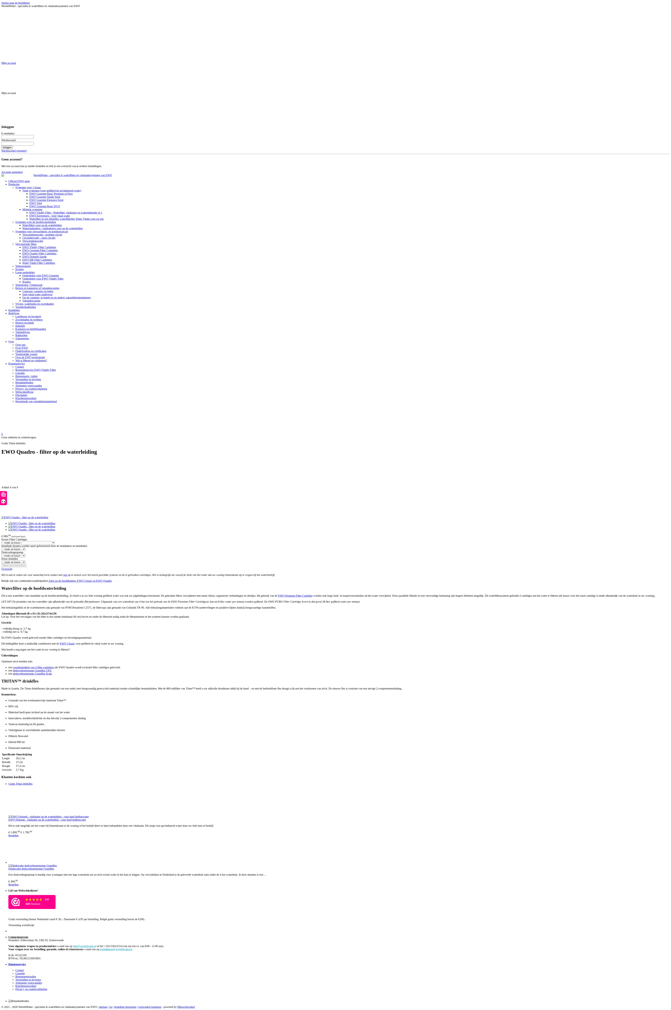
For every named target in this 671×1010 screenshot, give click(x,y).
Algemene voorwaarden (28, 385)
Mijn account (8, 63)
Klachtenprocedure (25, 398)
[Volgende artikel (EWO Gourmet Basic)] (335, 502)
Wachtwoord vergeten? (14, 150)
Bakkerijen (21, 335)
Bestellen (13, 835)
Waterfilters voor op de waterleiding (42, 225)
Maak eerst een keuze (14, 565)
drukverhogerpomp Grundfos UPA (32, 670)
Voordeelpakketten (25, 306)
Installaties (14, 310)
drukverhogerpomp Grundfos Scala (32, 673)
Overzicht (6, 568)
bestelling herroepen (125, 1006)
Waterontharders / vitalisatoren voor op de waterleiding (52, 228)
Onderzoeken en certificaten (30, 351)
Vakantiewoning (31, 300)
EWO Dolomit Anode (34, 256)
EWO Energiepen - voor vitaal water (49, 215)
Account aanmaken (12, 172)
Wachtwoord (8, 140)
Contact (19, 366)
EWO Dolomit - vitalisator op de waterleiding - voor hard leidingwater (47, 819)
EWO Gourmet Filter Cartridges (40, 250)
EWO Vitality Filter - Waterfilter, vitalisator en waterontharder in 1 (65, 212)
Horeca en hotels (24, 322)
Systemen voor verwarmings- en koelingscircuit (41, 231)
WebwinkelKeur (24, 391)
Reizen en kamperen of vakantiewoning (37, 288)
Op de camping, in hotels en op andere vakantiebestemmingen (56, 297)
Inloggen (7, 147)
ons (65, 574)
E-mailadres (8, 133)
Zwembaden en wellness (29, 319)
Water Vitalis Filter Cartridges (38, 262)
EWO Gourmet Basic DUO (44, 206)
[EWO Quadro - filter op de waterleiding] (24, 517)
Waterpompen (23, 266)
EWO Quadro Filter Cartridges (39, 253)
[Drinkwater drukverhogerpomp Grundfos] (339, 850)
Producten (14, 184)
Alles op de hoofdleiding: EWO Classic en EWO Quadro (80, 580)
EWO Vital (35, 203)
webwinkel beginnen (149, 1006)
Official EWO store (19, 181)
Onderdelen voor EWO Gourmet (40, 275)
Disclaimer (21, 395)
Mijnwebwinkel (186, 1006)
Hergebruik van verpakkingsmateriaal (36, 401)
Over (11, 341)
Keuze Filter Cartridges (14, 539)
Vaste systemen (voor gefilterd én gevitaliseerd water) (51, 190)
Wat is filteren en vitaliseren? (31, 360)
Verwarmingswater (32, 240)
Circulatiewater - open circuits (38, 237)
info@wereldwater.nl (84, 946)
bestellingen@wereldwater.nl (116, 949)
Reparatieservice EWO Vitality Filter (35, 369)
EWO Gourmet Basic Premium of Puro (51, 193)
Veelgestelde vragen (26, 354)
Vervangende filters (26, 244)
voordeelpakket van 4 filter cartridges (33, 667)
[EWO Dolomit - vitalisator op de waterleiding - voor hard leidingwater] (339, 801)
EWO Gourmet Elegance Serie (46, 200)
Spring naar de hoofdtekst (15, 2)
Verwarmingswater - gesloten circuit (42, 234)
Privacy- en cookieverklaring (31, 388)
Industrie (20, 325)
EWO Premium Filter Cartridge (295, 595)
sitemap (103, 1006)
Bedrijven (13, 313)
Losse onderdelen (25, 272)
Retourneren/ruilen (25, 976)
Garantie (20, 373)
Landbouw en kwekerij (28, 316)
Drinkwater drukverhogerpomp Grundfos (31, 868)
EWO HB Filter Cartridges (37, 259)
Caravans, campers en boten (37, 291)
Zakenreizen (22, 338)
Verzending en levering (28, 379)
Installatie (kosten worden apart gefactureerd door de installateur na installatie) (44, 545)
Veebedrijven (22, 332)
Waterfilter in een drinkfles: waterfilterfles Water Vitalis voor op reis (66, 218)
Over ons (20, 344)
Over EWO (21, 347)
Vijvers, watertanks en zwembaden (34, 303)
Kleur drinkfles (9, 558)
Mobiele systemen (32, 209)
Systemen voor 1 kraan (28, 187)
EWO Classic (67, 643)
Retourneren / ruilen (26, 376)
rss (110, 1006)
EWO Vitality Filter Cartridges (39, 247)
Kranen (19, 269)
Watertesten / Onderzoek (28, 284)
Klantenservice (16, 363)
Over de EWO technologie (30, 357)
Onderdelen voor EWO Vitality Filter (42, 278)
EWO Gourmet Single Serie (44, 196)
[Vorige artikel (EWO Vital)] (335, 472)
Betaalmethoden (24, 382)
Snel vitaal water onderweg (37, 294)
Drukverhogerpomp (12, 552)
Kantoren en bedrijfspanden (30, 329)
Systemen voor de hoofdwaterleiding (35, 222)
